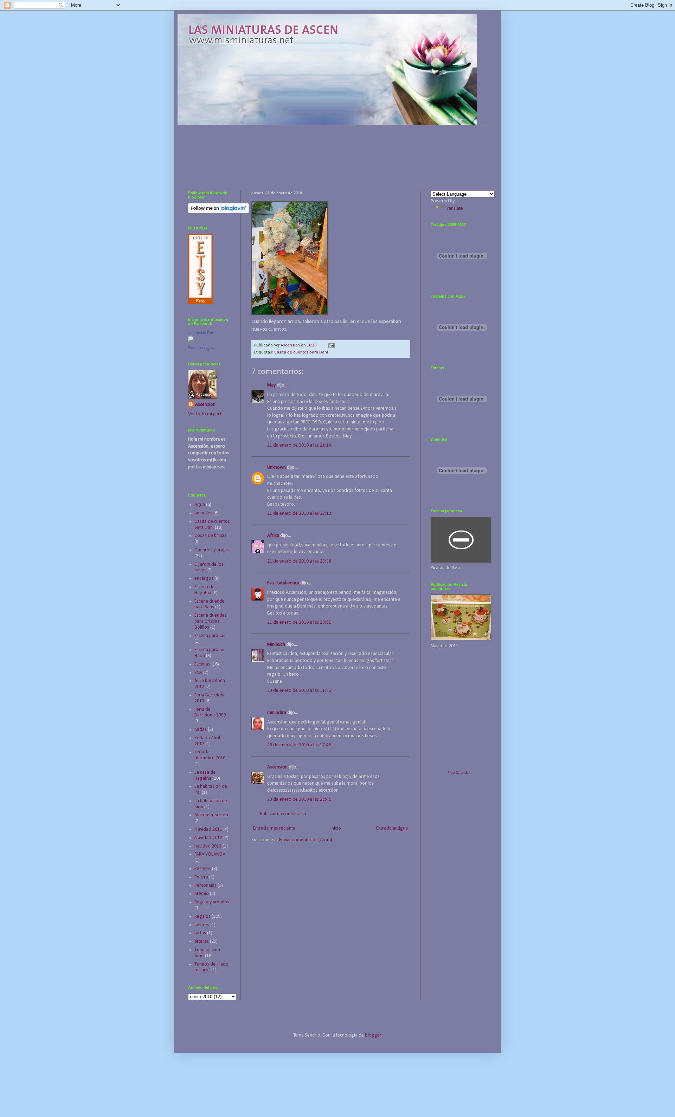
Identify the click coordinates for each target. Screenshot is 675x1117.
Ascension (277, 767)
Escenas (202, 664)
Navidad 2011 (208, 829)
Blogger (373, 1035)
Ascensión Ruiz (201, 333)
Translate (454, 208)
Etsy (198, 672)
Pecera (201, 877)
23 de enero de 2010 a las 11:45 (299, 690)
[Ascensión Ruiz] (191, 340)
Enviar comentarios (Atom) (305, 840)
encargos (203, 578)
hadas (200, 729)
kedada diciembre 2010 (209, 755)
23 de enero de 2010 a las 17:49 (299, 745)
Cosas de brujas (210, 535)
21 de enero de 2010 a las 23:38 (299, 561)
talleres (201, 925)
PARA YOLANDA (209, 854)
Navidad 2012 (208, 837)
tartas (200, 933)
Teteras (201, 941)
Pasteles (202, 868)
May (271, 385)
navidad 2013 (207, 846)
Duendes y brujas (211, 550)
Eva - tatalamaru (283, 583)
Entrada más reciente (274, 828)
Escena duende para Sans (209, 604)
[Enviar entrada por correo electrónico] (331, 345)
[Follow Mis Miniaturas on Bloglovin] (218, 212)
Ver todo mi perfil (206, 414)
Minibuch (276, 644)
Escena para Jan (210, 635)
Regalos (202, 916)
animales (203, 513)
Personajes (205, 885)
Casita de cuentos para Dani (301, 352)
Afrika (273, 535)
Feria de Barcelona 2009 (210, 712)
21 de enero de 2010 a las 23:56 (299, 622)
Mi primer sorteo (211, 815)
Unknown (276, 467)
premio (201, 893)
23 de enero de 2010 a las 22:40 (299, 799)
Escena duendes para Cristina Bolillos (210, 621)
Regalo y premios (211, 902)
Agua (199, 504)
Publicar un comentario (283, 814)
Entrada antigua (392, 828)
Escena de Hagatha (204, 590)
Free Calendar (459, 773)
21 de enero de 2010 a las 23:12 (299, 513)
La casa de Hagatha (205, 775)
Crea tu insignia (201, 347)
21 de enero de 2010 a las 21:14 (299, 445)
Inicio (335, 828)
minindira (276, 712)
